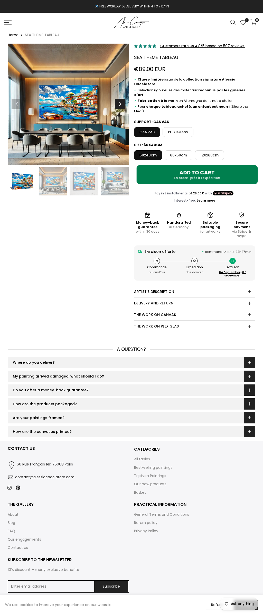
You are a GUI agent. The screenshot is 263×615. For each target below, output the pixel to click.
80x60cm (178, 155)
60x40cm (148, 155)
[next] (120, 104)
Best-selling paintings (153, 467)
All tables (142, 459)
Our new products (150, 484)
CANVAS (147, 132)
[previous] (17, 104)
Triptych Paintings (150, 475)
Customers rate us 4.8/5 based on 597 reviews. (202, 45)
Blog (11, 522)
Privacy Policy (146, 530)
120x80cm (209, 155)
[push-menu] (8, 22)
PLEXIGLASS (178, 132)
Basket (140, 492)
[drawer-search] (233, 22)
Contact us (18, 547)
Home (13, 34)
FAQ (11, 530)
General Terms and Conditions (161, 514)
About (13, 514)
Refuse (217, 604)
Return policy (145, 522)
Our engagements (24, 539)
